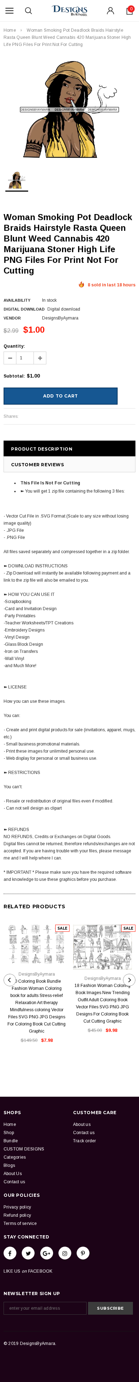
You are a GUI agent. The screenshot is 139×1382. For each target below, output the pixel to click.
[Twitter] (28, 1253)
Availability (17, 300)
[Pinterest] (83, 1253)
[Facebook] (10, 1253)
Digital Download (24, 309)
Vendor (12, 318)
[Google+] (46, 1253)
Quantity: (14, 346)
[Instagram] (64, 1253)
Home (10, 30)
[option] (69, 109)
